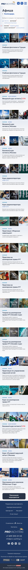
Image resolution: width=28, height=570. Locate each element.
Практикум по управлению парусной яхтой (13, 372)
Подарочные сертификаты (14, 504)
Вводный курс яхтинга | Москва (9, 125)
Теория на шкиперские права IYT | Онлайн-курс (12, 314)
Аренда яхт (9, 510)
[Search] (22, 3)
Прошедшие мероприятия (14, 496)
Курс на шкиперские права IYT (10, 401)
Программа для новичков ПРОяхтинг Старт (12, 483)
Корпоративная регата (14, 507)
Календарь (9, 14)
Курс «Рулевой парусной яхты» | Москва (12, 454)
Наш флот (19, 510)
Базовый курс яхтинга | (13, 426)
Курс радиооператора (11, 179)
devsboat (18, 565)
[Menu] (25, 3)
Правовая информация (14, 553)
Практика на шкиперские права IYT (11, 258)
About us (19, 523)
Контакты (14, 527)
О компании (10, 523)
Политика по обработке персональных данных (14, 556)
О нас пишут (14, 514)
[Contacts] (18, 3)
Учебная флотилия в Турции (13, 47)
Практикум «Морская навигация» (11, 232)
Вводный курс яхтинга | (14, 99)
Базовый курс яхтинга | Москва (9, 152)
